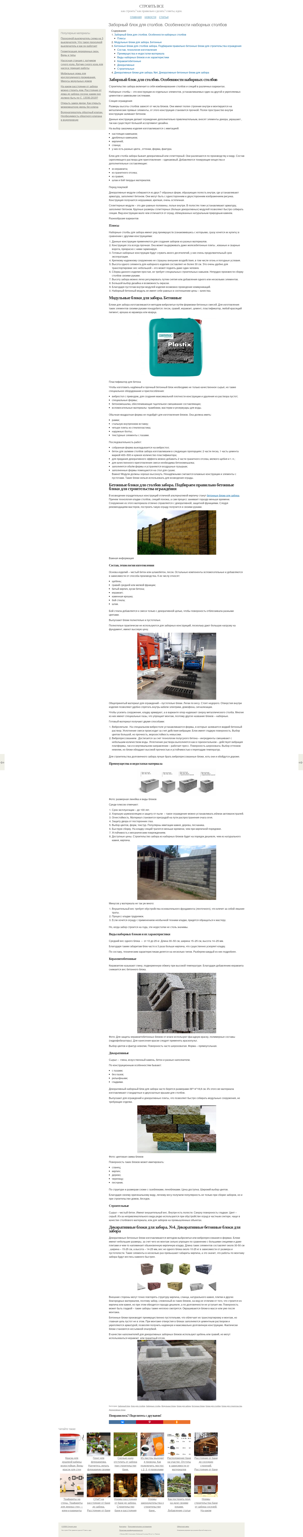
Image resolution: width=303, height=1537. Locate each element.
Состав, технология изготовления (137, 49)
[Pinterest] (149, 1422)
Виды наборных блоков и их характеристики (143, 57)
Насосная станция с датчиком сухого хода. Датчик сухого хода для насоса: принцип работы (82, 64)
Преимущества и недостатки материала (140, 53)
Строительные (125, 68)
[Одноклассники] (176, 1422)
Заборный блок (124, 1406)
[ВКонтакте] (122, 1422)
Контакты (122, 1526)
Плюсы (121, 38)
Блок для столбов (138, 1406)
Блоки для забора (184, 1406)
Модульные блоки (168, 1406)
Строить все (151, 6)
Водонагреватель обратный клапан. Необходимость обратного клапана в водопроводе (82, 116)
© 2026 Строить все (69, 1526)
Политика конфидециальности (131, 1530)
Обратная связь (183, 1526)
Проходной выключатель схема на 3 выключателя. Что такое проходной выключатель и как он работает (82, 42)
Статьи (164, 16)
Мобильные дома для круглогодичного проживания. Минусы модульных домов (78, 77)
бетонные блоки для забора (223, 495)
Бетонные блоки (198, 1406)
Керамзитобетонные (129, 61)
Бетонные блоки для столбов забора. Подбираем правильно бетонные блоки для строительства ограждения (177, 46)
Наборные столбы (153, 1406)
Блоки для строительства (232, 1406)
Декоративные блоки (117, 1409)
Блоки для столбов (213, 1406)
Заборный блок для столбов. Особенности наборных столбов (150, 34)
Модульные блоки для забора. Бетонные (138, 42)
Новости (150, 16)
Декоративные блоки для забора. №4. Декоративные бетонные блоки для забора (161, 72)
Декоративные (125, 65)
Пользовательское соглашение (140, 1526)
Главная (136, 16)
